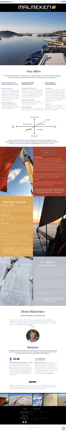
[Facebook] (63, 1)
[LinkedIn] (64, 1)
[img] (32, 335)
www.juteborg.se (49, 373)
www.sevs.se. (36, 179)
